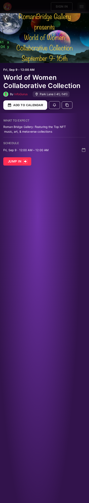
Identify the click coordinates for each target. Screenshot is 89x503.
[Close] (6, 19)
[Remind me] (54, 105)
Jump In (14, 161)
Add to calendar (28, 105)
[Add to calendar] (84, 150)
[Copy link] (67, 105)
